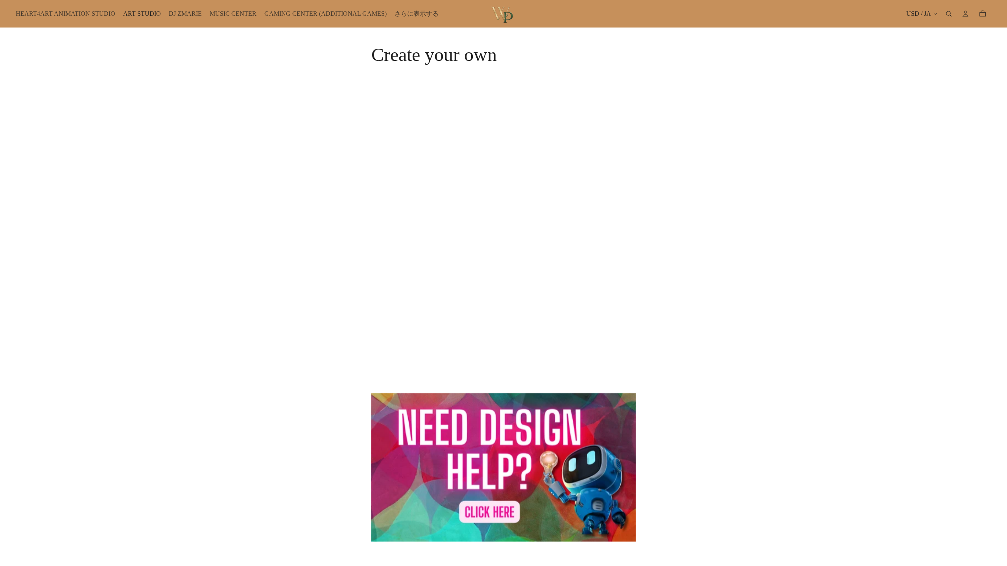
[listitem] (417, 13)
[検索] (948, 13)
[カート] (982, 13)
